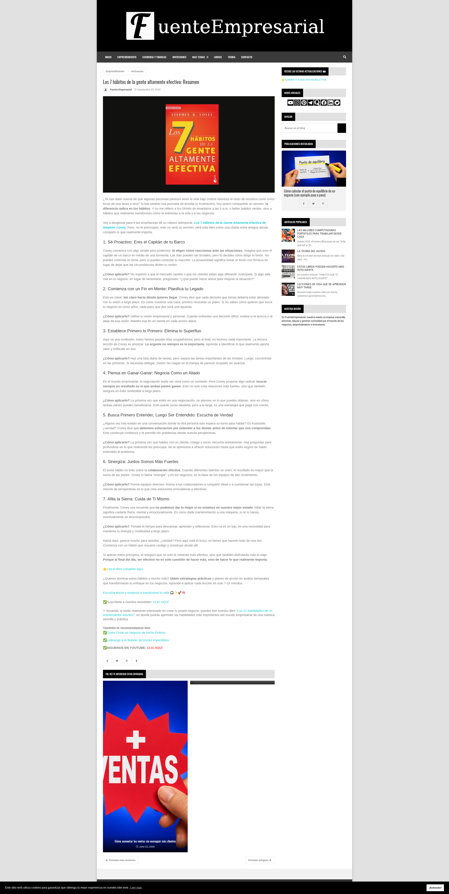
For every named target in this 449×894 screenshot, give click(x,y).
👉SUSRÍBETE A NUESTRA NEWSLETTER (304, 79)
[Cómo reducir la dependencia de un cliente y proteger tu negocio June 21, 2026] (232, 682)
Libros (218, 57)
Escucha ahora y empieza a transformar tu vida (136, 592)
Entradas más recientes (122, 860)
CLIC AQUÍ (161, 602)
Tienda (231, 57)
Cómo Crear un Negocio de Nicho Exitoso (136, 632)
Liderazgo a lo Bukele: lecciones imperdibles (138, 640)
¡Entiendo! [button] (435, 887)
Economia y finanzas (154, 57)
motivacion (137, 71)
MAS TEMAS (198, 57)
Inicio (108, 57)
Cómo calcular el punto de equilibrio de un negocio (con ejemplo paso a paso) (309, 193)
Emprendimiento (126, 57)
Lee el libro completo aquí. (125, 569)
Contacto (246, 57)
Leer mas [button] (136, 887)
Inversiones (179, 57)
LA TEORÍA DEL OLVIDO (311, 251)
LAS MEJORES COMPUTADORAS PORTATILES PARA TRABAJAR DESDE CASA (319, 233)
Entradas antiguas (258, 860)
